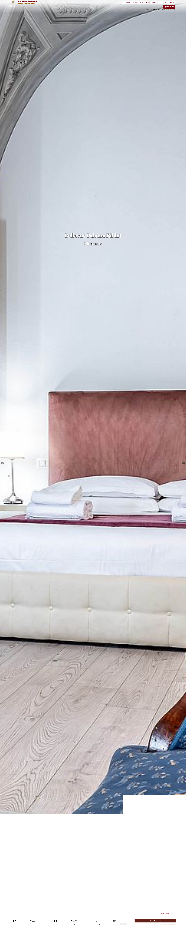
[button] (32, 921)
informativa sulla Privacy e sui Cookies (111, 924)
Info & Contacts (169, 2)
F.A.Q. (160, 2)
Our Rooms (126, 2)
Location (154, 2)
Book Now (170, 7)
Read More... (166, 913)
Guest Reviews (144, 2)
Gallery (134, 2)
